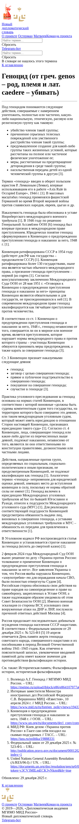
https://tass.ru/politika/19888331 (33, 739)
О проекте (9, 36)
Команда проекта (59, 36)
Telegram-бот (11, 48)
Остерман (25, 36)
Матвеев (40, 36)
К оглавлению (12, 65)
